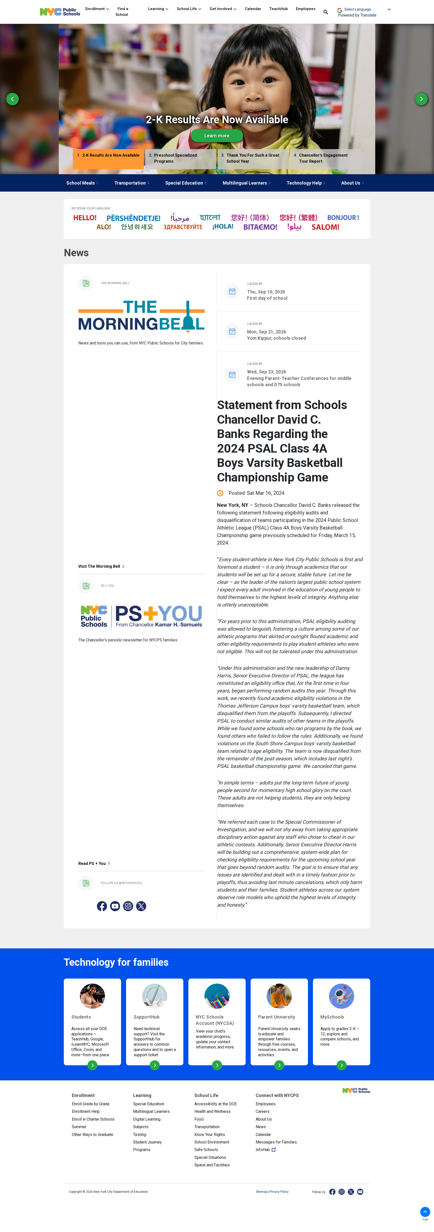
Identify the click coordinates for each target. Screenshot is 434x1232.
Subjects (140, 1126)
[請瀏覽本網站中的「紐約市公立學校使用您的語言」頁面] (298, 218)
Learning (156, 9)
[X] (351, 1191)
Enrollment (95, 9)
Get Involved (221, 9)
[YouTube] (360, 1191)
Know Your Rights (209, 1134)
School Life (187, 9)
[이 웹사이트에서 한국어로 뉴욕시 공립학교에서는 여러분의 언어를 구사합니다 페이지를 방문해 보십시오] (137, 227)
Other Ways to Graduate (92, 1134)
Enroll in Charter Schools (93, 1119)
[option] (217, 99)
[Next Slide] (421, 99)
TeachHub (278, 9)
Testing (139, 1134)
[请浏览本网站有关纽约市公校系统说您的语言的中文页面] (250, 218)
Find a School (122, 12)
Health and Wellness (212, 1111)
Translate (368, 15)
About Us (350, 183)
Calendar (253, 9)
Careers (262, 1111)
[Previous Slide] (12, 99)
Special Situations (210, 1157)
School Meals (80, 183)
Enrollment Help (86, 1111)
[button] (108, 160)
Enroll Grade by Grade (91, 1104)
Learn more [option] (217, 136)
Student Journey (147, 1142)
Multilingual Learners (245, 183)
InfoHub (282, 1149)
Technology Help (304, 183)
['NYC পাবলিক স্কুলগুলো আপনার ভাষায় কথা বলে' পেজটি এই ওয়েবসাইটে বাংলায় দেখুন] (210, 217)
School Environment (211, 1142)
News (261, 1126)
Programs (141, 1149)
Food (198, 1119)
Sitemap (262, 1192)
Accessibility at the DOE (215, 1104)
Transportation (130, 183)
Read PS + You (92, 863)
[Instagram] (342, 1191)
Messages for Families (276, 1142)
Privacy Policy (279, 1192)
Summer (79, 1126)
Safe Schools (206, 1149)
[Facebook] (332, 1191)
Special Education (184, 183)
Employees (305, 9)
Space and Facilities (212, 1165)
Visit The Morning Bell (99, 566)
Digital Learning (146, 1119)
